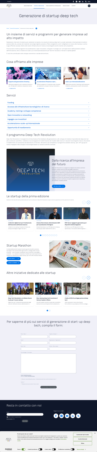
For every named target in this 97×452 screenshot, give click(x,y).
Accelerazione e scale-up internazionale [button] (24, 123)
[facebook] (73, 1)
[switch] (40, 449)
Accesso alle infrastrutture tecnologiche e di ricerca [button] (28, 107)
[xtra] (89, 1)
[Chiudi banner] (94, 433)
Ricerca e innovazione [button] (39, 5)
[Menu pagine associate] (36, 28)
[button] (89, 5)
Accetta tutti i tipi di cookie (82, 434)
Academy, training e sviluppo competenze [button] (24, 111)
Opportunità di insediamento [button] (19, 128)
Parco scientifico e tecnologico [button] (53, 5)
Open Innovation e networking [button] (20, 115)
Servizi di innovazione (14, 28)
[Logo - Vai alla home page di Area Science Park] (9, 5)
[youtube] (79, 1)
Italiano (9, 1)
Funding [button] (11, 103)
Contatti (73, 5)
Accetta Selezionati (82, 439)
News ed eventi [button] (66, 5)
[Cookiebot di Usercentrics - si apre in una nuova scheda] (8, 449)
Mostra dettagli (80, 449)
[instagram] (76, 1)
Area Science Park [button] (28, 5)
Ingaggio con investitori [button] (17, 119)
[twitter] (86, 1)
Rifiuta (82, 443)
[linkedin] (82, 1)
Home (8, 28)
